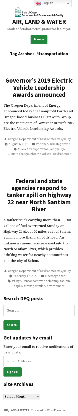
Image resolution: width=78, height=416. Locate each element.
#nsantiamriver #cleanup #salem (47, 281)
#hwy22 (17, 281)
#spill (18, 286)
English (47, 3)
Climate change (18, 154)
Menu (40, 39)
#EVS (21, 149)
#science (42, 144)
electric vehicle (41, 154)
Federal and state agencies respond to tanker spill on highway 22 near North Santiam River (39, 195)
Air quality (57, 149)
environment (62, 154)
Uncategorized (60, 144)
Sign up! (12, 372)
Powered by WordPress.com (49, 410)
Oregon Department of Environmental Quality (39, 139)
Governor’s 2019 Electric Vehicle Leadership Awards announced (39, 88)
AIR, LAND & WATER (39, 22)
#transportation (38, 149)
